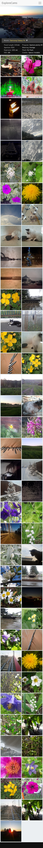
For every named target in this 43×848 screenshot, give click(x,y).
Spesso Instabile (34, 52)
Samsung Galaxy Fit (17, 40)
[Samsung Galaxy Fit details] (27, 40)
